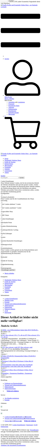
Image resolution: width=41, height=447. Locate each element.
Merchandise (8, 285)
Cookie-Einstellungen (11, 298)
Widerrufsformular (10, 388)
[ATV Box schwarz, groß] (9, 347)
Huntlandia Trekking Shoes (13, 280)
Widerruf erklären (10, 309)
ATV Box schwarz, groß (24, 347)
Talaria (7, 292)
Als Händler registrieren (12, 398)
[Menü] (20, 53)
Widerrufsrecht (9, 305)
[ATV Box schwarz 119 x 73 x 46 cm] (13, 335)
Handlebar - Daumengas (24, 373)
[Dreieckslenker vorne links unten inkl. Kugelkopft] (16, 365)
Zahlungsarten (12, 109)
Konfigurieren (21, 445)
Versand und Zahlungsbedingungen (15, 304)
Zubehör (7, 288)
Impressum (8, 312)
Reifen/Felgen (9, 283)
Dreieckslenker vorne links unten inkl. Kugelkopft (16, 366)
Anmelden (11, 102)
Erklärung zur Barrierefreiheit (13, 383)
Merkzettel (11, 114)
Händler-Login (9, 300)
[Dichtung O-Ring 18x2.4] (9, 370)
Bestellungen (12, 111)
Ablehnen (4, 445)
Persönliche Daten (13, 105)
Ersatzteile (8, 287)
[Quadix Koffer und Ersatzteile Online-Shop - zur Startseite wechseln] (20, 7)
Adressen (11, 107)
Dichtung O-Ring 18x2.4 (25, 370)
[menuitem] (20, 31)
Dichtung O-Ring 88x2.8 (25, 361)
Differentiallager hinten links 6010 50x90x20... (24, 330)
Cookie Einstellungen (18, 425)
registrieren (21, 102)
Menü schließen (9, 99)
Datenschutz (8, 307)
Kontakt (7, 302)
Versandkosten (34, 430)
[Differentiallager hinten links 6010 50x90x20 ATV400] (5, 330)
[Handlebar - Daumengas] (9, 373)
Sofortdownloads (13, 112)
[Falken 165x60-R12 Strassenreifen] (12, 356)
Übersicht (11, 104)
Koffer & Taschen (10, 281)
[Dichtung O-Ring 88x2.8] (9, 361)
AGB (6, 311)
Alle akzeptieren (12, 445)
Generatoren (8, 290)
